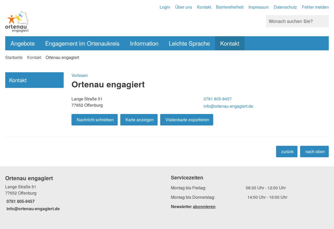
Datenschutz (285, 7)
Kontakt (204, 7)
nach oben (315, 151)
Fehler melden (315, 7)
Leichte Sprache (189, 43)
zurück (287, 151)
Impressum (258, 7)
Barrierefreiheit (229, 7)
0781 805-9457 (217, 99)
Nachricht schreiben (95, 120)
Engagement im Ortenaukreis (82, 43)
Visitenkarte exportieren (187, 120)
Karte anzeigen (140, 120)
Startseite (14, 57)
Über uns (183, 7)
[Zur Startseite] (84, 21)
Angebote (22, 43)
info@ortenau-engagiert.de (227, 106)
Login (165, 7)
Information (144, 43)
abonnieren (204, 206)
